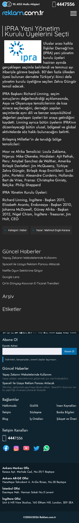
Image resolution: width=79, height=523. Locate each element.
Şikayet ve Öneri (67, 419)
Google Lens (10, 277)
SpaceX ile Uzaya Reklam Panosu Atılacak (31, 264)
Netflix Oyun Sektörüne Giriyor (22, 270)
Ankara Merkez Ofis (15, 468)
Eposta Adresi (10, 345)
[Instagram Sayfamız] (16, 451)
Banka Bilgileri (65, 412)
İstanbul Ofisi (11, 488)
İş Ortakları (36, 419)
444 (66, 4)
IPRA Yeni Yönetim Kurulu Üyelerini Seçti (37, 31)
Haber (23, 230)
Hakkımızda (9, 406)
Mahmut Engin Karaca (57, 230)
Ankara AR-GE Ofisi (15, 478)
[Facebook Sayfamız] (6, 451)
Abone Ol (69, 351)
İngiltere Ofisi (11, 498)
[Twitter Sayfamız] (36, 451)
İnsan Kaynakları (66, 406)
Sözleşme (35, 412)
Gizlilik (34, 406)
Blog (5, 419)
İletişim (6, 412)
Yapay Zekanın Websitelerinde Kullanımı (29, 257)
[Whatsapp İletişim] (46, 451)
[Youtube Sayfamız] (26, 451)
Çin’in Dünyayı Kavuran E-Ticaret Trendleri (30, 283)
